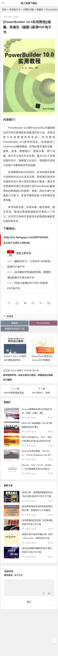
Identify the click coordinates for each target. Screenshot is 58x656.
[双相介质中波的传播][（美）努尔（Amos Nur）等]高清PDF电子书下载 (37, 538)
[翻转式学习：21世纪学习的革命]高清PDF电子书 (28, 264)
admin (13, 370)
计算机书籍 (28, 9)
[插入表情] (43, 593)
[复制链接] (40, 303)
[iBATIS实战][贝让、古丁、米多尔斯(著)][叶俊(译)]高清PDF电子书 (37, 441)
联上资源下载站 (29, 3)
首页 (4, 9)
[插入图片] (49, 593)
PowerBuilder (43, 323)
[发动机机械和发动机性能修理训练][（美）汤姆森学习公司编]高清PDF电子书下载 (37, 510)
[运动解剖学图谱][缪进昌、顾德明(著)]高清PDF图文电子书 (29, 275)
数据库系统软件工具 (14, 328)
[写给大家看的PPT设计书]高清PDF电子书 (27, 286)
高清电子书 (14, 9)
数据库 (40, 9)
